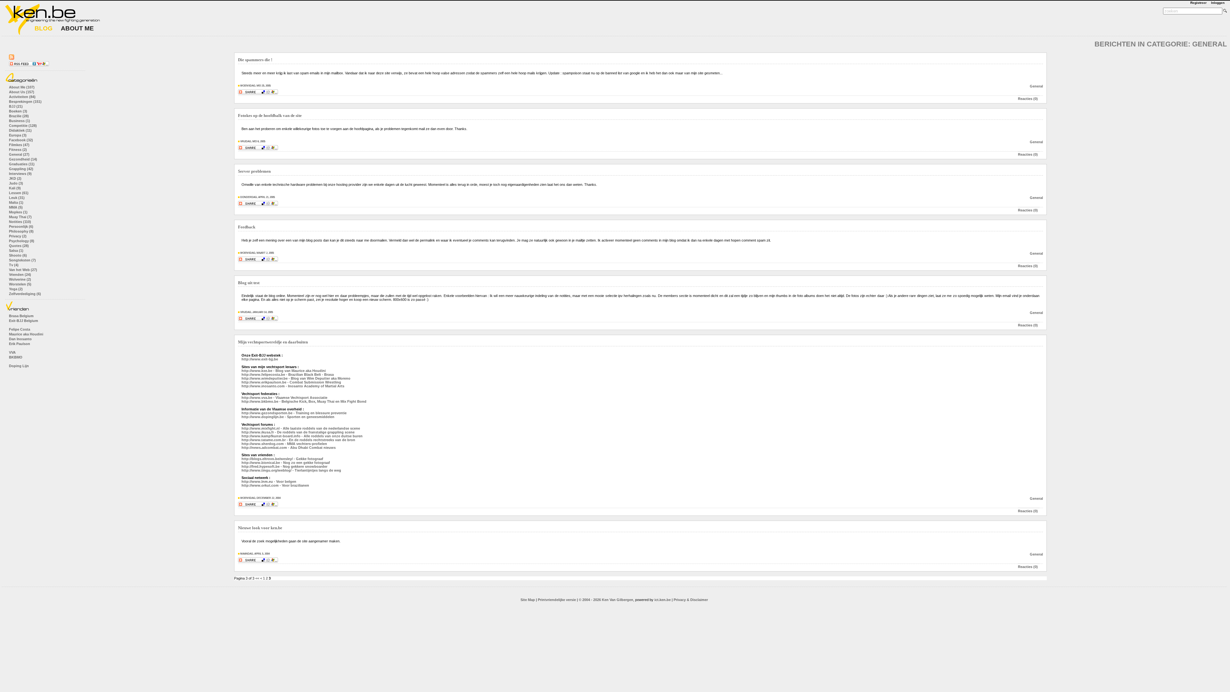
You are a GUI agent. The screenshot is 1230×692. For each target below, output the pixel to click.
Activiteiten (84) (22, 97)
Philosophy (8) (21, 231)
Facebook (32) (21, 140)
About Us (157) (21, 92)
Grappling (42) (21, 169)
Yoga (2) (16, 289)
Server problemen (254, 171)
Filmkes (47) (19, 145)
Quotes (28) (19, 246)
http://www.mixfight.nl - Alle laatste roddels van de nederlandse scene (301, 428)
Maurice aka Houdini (26, 334)
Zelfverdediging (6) (25, 294)
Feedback (246, 227)
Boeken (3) (18, 111)
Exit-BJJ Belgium (23, 321)
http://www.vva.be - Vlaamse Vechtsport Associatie (284, 398)
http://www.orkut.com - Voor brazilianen (275, 485)
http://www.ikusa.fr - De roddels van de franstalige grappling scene (298, 432)
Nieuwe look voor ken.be (260, 528)
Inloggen (1218, 2)
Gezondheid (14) (23, 159)
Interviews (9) (20, 174)
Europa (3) (18, 135)
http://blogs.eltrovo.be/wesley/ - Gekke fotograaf (282, 459)
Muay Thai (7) (20, 217)
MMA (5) (16, 207)
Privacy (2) (18, 236)
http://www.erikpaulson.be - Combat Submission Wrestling (291, 382)
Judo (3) (16, 183)
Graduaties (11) (22, 164)
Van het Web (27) (23, 270)
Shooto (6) (18, 255)
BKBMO (15, 357)
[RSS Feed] (11, 58)
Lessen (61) (19, 193)
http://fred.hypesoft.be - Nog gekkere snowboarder (284, 466)
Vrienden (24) (20, 274)
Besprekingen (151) (25, 101)
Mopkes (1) (18, 212)
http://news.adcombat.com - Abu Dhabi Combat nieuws (289, 447)
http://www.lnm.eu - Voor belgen (269, 481)
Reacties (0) (1028, 99)
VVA (12, 352)
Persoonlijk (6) (21, 226)
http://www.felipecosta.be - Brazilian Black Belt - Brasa (288, 374)
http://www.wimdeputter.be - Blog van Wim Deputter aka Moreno (296, 378)
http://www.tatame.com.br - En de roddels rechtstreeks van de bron (298, 440)
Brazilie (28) (19, 116)
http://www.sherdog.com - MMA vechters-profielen (284, 444)
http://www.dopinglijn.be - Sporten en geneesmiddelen (288, 417)
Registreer (1198, 2)
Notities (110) (20, 222)
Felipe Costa (19, 329)
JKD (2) (15, 178)
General (1036, 86)
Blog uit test (248, 283)
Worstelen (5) (20, 284)
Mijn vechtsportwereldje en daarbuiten (273, 342)
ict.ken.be (662, 600)
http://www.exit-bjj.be (260, 359)
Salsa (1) (16, 250)
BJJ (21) (16, 106)
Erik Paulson (19, 344)
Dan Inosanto (20, 339)
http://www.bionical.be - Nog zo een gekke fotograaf (286, 463)
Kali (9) (15, 188)
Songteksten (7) (22, 260)
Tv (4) (14, 265)
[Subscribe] (29, 65)
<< (257, 578)
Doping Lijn (19, 366)
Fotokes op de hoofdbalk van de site (270, 115)
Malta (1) (16, 202)
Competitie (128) (23, 126)
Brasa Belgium (21, 316)
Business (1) (19, 121)
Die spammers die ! (255, 60)
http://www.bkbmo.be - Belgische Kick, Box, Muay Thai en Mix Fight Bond (304, 401)
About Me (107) (22, 87)
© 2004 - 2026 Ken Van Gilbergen (606, 600)
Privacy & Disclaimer (691, 600)
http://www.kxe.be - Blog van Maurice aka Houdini (284, 371)
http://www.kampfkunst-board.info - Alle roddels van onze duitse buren (302, 436)
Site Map (528, 600)
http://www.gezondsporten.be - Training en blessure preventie (294, 413)
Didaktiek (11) (20, 130)
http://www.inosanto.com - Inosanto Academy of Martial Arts (293, 386)
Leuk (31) (17, 198)
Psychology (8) (21, 241)
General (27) (19, 154)
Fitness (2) (18, 150)
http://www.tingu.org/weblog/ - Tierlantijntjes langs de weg (291, 470)
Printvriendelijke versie (557, 600)
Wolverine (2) (20, 279)
